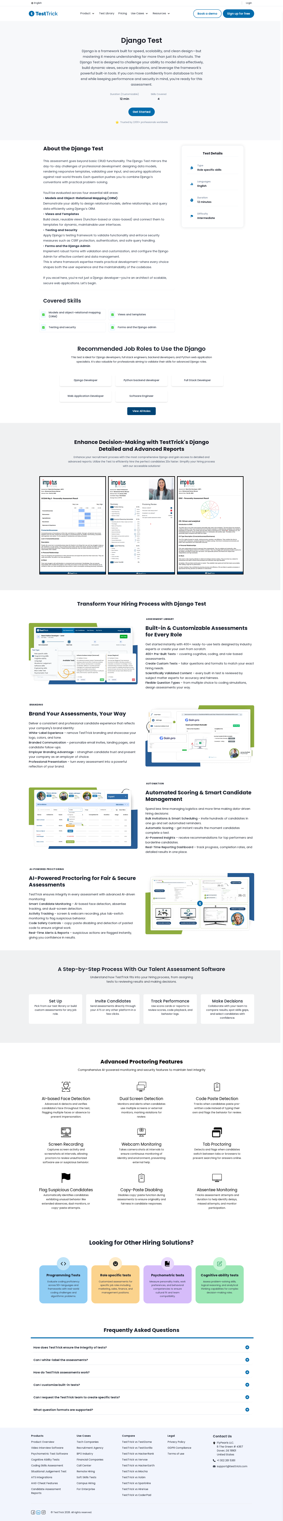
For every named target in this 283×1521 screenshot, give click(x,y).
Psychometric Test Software (49, 1454)
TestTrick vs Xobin (133, 1477)
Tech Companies (88, 1442)
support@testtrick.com (232, 1466)
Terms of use (176, 1454)
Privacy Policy (176, 1442)
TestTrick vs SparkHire (136, 1483)
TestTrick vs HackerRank (138, 1454)
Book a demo (207, 13)
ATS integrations (41, 1477)
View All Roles (141, 411)
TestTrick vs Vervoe (135, 1459)
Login (249, 3)
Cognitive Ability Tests (45, 1459)
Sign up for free (238, 13)
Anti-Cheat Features (44, 1483)
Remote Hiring (86, 1471)
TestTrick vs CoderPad (136, 1495)
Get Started (142, 112)
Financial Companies (90, 1459)
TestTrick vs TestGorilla (137, 1448)
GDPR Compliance (179, 1448)
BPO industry (85, 1454)
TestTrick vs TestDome (137, 1442)
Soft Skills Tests (86, 1477)
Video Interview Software (47, 1448)
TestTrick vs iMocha (135, 1471)
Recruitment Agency (90, 1448)
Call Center (84, 1465)
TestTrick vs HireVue (135, 1489)
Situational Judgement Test (48, 1471)
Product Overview (42, 1442)
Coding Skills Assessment (47, 1465)
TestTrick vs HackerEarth (138, 1465)
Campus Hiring (86, 1483)
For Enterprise (86, 1489)
